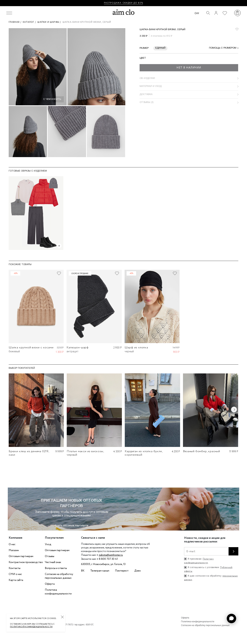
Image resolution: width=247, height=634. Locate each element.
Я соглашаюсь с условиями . (208, 569)
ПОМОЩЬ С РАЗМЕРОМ (222, 48)
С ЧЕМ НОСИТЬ (52, 99)
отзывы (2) (147, 102)
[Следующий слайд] (234, 409)
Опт (197, 13)
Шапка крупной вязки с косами (31, 347)
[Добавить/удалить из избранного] (59, 273)
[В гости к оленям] (36, 213)
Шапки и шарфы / (49, 22)
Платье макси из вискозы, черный (85, 453)
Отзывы (49, 556)
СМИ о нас (15, 574)
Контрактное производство (26, 562)
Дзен (137, 571)
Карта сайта (16, 580)
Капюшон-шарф (78, 347)
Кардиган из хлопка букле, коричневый (143, 453)
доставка (146, 94)
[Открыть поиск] (208, 13)
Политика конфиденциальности (58, 592)
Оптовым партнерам (21, 556)
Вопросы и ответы (56, 568)
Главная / (16, 22)
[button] (231, 618)
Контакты (14, 568)
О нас (12, 544)
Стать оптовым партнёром (71, 526)
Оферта (50, 584)
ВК (82, 571)
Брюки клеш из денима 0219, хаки (29, 453)
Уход (48, 544)
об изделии (147, 78)
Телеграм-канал (99, 571)
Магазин (14, 550)
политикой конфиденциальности (31, 626)
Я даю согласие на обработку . (211, 577)
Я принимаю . (199, 560)
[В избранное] (237, 29)
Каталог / (30, 22)
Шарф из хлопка (136, 347)
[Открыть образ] (59, 245)
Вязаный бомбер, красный (201, 451)
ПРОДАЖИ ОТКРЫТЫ (135, 3)
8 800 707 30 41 (108, 559)
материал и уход (151, 86)
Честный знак (53, 562)
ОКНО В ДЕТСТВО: (110, 3)
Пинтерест (122, 571)
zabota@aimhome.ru (111, 555)
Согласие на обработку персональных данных (59, 576)
